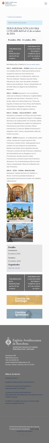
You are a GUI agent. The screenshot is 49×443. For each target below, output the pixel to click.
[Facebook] (19, 434)
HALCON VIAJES (14, 268)
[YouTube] (26, 434)
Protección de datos (24, 431)
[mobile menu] (46, 4)
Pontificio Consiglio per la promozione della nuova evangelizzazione (22, 402)
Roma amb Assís (33, 64)
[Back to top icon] (24, 421)
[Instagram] (29, 434)
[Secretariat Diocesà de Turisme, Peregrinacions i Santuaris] (9, 4)
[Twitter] (23, 434)
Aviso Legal (34, 429)
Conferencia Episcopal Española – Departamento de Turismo (18, 387)
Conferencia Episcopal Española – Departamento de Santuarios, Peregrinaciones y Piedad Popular (24, 394)
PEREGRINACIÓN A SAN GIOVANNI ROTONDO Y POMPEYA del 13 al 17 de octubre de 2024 (34, 52)
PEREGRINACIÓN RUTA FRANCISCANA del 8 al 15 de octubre (15, 52)
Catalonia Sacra (11, 378)
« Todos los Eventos (14, 17)
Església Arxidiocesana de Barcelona (19, 382)
